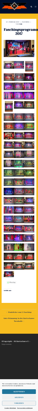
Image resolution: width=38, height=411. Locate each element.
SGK (20, 24)
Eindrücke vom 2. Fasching (20, 312)
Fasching (25, 22)
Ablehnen (19, 397)
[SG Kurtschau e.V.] (14, 7)
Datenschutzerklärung (25, 408)
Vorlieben (19, 403)
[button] (31, 7)
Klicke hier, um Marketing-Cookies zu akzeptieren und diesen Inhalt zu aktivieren (19, 363)
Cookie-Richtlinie (10, 408)
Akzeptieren (19, 392)
